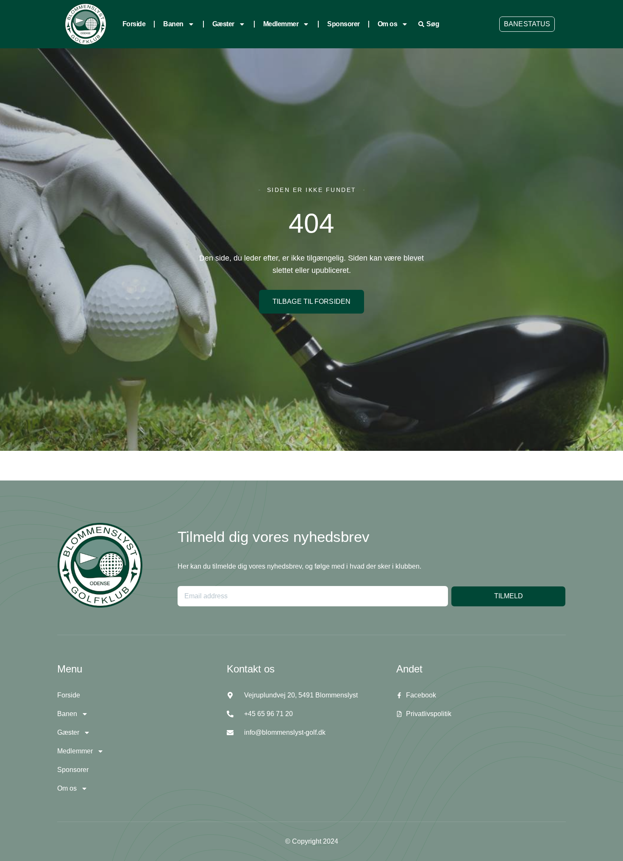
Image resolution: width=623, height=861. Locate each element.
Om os (388, 24)
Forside (134, 24)
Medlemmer (281, 24)
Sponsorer (343, 24)
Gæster (223, 24)
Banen (173, 24)
